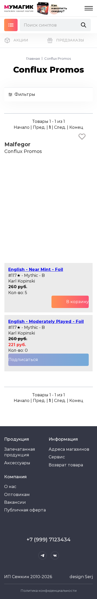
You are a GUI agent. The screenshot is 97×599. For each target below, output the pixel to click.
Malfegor (17, 144)
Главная (33, 58)
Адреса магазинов (69, 449)
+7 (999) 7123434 (49, 539)
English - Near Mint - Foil (35, 269)
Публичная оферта (25, 510)
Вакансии (15, 502)
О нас (10, 486)
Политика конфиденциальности (49, 590)
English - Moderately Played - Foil (46, 321)
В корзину (77, 301)
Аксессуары (17, 462)
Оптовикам (17, 494)
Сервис (57, 457)
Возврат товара (66, 465)
